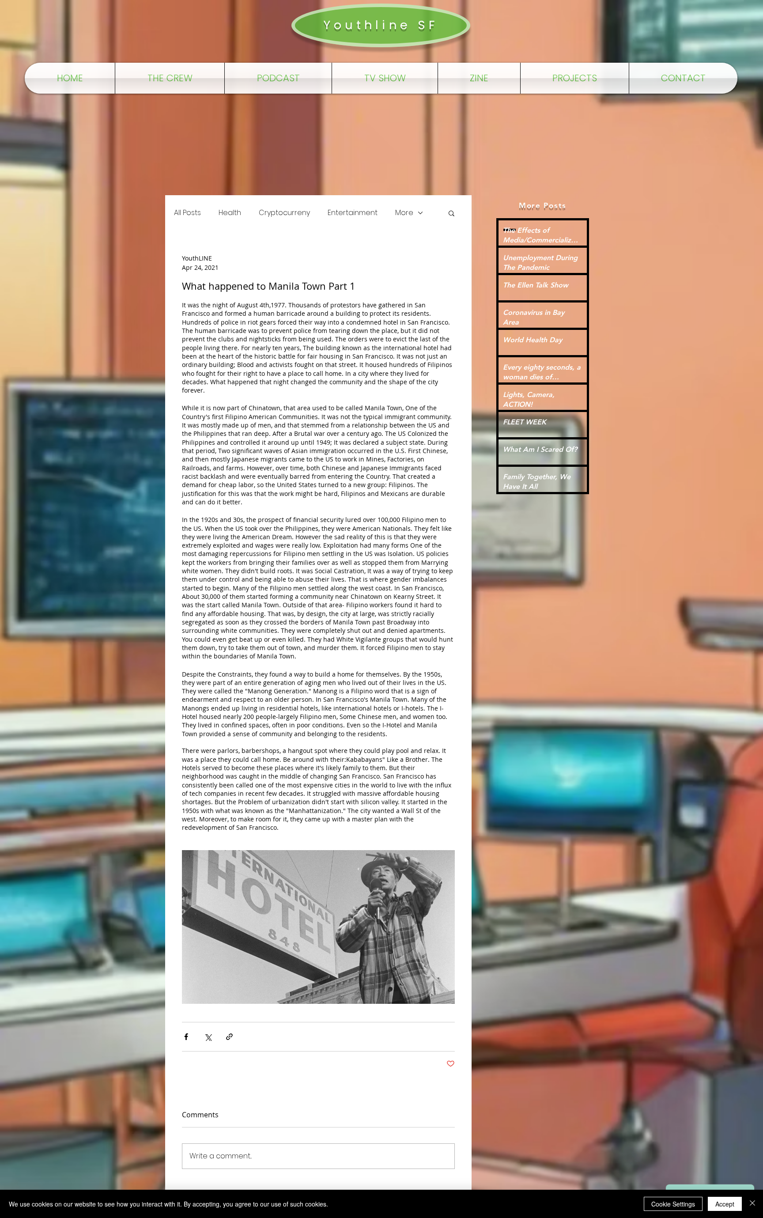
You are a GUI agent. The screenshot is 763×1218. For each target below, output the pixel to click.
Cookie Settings (673, 1203)
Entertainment (353, 213)
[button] (451, 212)
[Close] (752, 1204)
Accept (724, 1203)
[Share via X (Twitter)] (208, 1037)
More (404, 213)
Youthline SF (380, 25)
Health (230, 213)
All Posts (187, 213)
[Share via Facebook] (186, 1037)
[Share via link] (229, 1037)
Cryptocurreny (284, 213)
